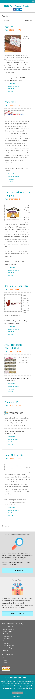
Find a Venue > (17, 613)
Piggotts (8, 26)
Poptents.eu (10, 101)
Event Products (7, 641)
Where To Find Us (13, 86)
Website (10, 91)
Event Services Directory (17, 6)
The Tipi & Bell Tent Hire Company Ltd (17, 194)
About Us (11, 89)
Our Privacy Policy (17, 696)
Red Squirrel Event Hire (16, 285)
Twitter (5, 660)
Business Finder (7, 631)
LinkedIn (5, 662)
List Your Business (8, 645)
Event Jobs (6, 643)
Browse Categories (8, 629)
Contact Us (11, 83)
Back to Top (8, 526)
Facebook (6, 658)
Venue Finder (7, 634)
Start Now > (17, 570)
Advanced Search (8, 627)
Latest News (6, 638)
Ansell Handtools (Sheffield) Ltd (13, 346)
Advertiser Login (8, 648)
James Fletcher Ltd (13, 455)
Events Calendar (8, 636)
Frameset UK (11, 402)
